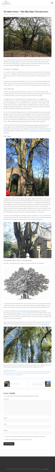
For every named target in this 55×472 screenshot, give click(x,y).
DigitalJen (46, 469)
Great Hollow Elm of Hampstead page (29, 311)
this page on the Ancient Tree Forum (34, 125)
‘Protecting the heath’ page (36, 131)
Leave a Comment (20, 14)
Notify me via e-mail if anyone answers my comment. (18, 439)
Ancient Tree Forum (16, 371)
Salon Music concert (18, 63)
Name (6, 418)
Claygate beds (48, 371)
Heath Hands (14, 61)
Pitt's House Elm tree (8, 373)
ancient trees (23, 371)
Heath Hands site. (44, 324)
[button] (52, 3)
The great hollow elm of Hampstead (38, 373)
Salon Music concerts (25, 373)
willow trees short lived (11, 374)
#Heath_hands (8, 371)
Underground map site (15, 313)
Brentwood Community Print (39, 371)
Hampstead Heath (11, 370)
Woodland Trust (19, 374)
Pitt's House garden (17, 373)
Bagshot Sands (30, 371)
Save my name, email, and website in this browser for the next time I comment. (25, 436)
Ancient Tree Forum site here (35, 219)
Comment (6, 399)
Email (5, 424)
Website (6, 430)
